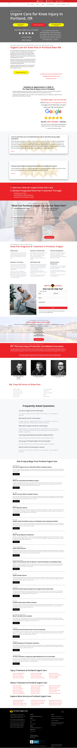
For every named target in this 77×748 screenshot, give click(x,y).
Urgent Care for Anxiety (17, 685)
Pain (13, 465)
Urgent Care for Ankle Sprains (18, 676)
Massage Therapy (28, 197)
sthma (17, 687)
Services (42, 4)
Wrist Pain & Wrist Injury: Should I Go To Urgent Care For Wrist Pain (33, 589)
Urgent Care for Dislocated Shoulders (38, 677)
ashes (35, 693)
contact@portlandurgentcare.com (36, 716)
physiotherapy (37, 256)
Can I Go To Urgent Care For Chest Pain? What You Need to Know (32, 467)
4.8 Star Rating (26, 37)
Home (28, 4)
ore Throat (54, 687)
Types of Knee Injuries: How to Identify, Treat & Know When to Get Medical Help (37, 562)
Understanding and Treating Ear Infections (26, 643)
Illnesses (32, 4)
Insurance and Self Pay (50, 4)
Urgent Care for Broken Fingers (36, 673)
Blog (68, 4)
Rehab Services (28, 195)
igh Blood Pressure (37, 685)
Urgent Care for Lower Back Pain (55, 674)
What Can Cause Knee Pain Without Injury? (26, 480)
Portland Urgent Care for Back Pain (55, 700)
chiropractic (32, 257)
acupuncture (37, 257)
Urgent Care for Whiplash (53, 676)
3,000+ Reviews (26, 40)
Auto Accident (20, 546)
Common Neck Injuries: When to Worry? (25, 602)
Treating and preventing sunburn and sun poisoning (29, 629)
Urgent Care (17, 465)
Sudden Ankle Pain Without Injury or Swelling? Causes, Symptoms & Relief (35, 521)
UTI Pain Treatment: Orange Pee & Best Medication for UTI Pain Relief (34, 656)
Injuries (37, 4)
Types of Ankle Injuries (20, 575)
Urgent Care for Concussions (36, 676)
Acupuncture (17, 197)
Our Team (58, 4)
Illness (16, 533)
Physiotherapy (18, 195)
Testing (14, 655)
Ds (53, 688)
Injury (16, 479)
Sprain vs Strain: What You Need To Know (25, 494)
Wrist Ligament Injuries (20, 507)
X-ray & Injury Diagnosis (53, 677)
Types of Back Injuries (19, 548)
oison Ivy (36, 691)
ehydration (18, 688)
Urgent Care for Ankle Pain (18, 674)
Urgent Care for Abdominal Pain (18, 673)
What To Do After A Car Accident (22, 616)
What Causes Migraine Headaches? (23, 535)
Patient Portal (63, 4)
